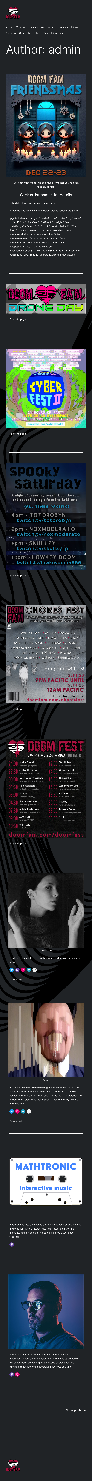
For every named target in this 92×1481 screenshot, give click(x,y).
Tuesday (33, 27)
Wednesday (47, 27)
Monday (20, 27)
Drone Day (42, 33)
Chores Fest (26, 33)
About (9, 27)
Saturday (11, 33)
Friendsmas (57, 33)
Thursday (62, 27)
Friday (74, 27)
